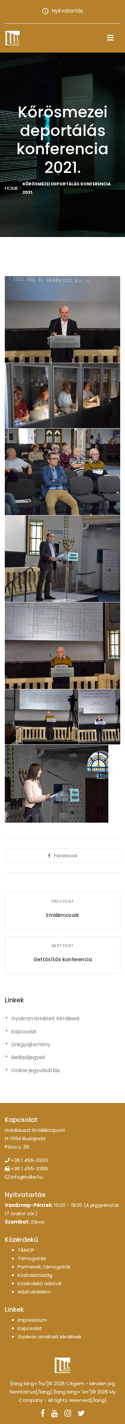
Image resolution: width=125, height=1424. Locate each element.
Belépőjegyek (28, 1057)
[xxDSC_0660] (62, 645)
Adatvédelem (34, 1291)
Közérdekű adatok (40, 1283)
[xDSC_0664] (62, 395)
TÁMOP (26, 1250)
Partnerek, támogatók (44, 1266)
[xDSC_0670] (62, 471)
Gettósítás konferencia (62, 959)
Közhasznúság (35, 1275)
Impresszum (32, 1320)
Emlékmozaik (62, 915)
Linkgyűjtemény (31, 1044)
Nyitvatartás (67, 10)
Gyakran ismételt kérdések (45, 1018)
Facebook (65, 855)
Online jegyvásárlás (35, 1070)
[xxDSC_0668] (42, 717)
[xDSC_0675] (62, 558)
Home (11, 188)
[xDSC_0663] (62, 319)
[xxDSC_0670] (99, 717)
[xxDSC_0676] (56, 784)
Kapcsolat (24, 1031)
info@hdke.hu (27, 1177)
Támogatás (32, 1258)
